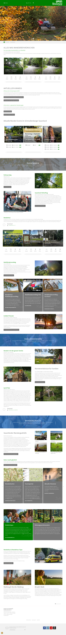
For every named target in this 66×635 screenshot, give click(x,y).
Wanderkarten (9, 484)
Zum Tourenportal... (29, 500)
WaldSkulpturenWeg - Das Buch (51, 295)
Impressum (34, 620)
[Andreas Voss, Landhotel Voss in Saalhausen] (41, 435)
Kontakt (38, 620)
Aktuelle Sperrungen (7, 111)
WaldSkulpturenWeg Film (33, 295)
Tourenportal (29, 484)
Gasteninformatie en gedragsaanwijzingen (11, 100)
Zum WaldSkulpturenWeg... (8, 275)
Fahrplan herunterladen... (8, 563)
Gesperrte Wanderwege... (49, 493)
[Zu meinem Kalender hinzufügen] (20, 145)
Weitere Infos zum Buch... (49, 308)
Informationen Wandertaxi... (10, 307)
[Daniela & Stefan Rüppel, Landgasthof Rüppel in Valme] (56, 447)
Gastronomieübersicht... (10, 537)
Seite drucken (58, 603)
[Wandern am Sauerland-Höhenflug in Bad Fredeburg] (17, 201)
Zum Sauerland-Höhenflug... (40, 205)
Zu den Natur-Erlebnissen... (39, 382)
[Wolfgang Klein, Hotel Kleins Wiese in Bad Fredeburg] (56, 435)
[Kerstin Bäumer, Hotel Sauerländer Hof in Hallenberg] (41, 447)
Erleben (7, 42)
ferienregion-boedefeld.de (4, 42)
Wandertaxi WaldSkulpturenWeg (11, 295)
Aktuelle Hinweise (50, 484)
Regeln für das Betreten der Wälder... (10, 465)
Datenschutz (28, 620)
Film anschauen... (28, 305)
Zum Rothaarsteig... (7, 186)
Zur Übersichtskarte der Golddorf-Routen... (11, 329)
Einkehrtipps (9, 525)
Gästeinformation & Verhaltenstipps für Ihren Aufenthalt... (13, 97)
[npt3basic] (57, 2)
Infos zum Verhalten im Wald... (9, 114)
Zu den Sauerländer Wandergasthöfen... (11, 454)
